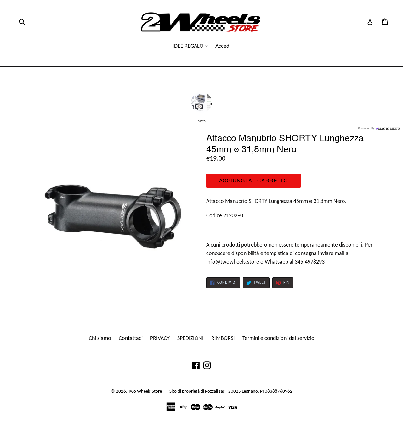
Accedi (222, 46)
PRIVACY (160, 339)
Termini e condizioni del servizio (278, 339)
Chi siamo (100, 339)
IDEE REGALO (189, 46)
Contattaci (131, 339)
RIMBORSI (223, 339)
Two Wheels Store (145, 391)
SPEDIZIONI (190, 339)
